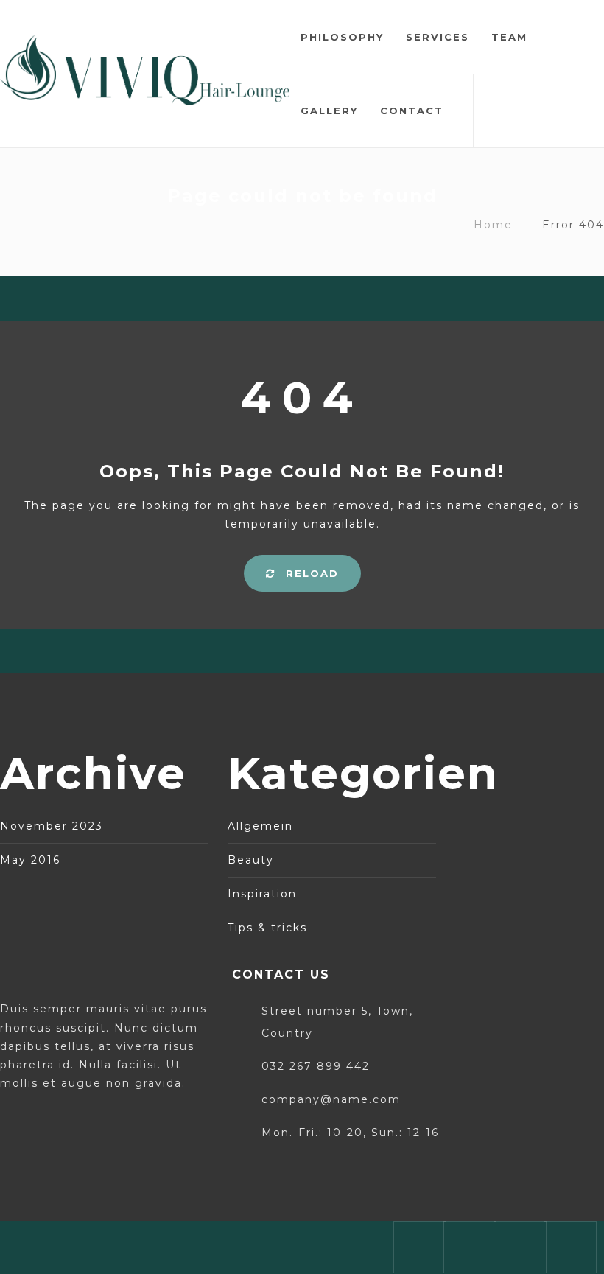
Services (437, 37)
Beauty (251, 860)
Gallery (329, 110)
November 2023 (51, 826)
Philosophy (342, 37)
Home (493, 224)
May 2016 (30, 860)
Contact (411, 110)
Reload (310, 573)
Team (509, 37)
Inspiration (262, 893)
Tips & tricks (267, 927)
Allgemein (260, 826)
